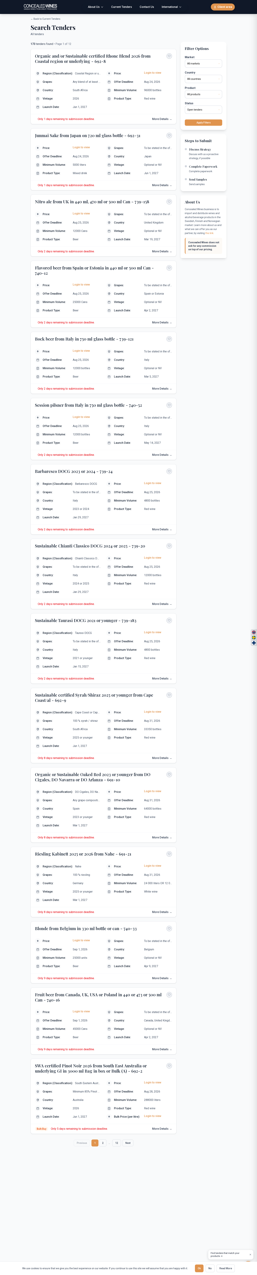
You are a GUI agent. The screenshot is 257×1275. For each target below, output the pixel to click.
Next (127, 1143)
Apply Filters (204, 122)
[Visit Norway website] (254, 632)
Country (190, 72)
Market (189, 57)
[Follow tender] (169, 56)
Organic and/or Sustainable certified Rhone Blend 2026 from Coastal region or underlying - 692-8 (93, 58)
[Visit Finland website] (254, 643)
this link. (209, 233)
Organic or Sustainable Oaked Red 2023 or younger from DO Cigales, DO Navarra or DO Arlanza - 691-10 (92, 777)
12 (116, 1143)
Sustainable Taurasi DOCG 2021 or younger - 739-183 (85, 620)
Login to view (152, 72)
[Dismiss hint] (250, 1254)
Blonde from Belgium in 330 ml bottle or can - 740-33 (86, 928)
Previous (82, 1143)
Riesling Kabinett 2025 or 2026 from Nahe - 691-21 (83, 854)
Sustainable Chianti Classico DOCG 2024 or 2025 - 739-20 (90, 546)
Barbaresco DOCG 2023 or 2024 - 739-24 (74, 471)
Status (189, 103)
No (210, 1268)
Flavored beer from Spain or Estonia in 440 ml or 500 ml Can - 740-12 (94, 270)
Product (190, 88)
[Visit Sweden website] (254, 637)
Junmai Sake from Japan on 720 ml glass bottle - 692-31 (87, 135)
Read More (225, 1268)
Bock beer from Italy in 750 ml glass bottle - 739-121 (84, 339)
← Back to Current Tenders (45, 18)
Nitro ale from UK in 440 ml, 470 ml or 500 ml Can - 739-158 (92, 201)
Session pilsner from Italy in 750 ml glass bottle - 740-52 (88, 405)
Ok (199, 1268)
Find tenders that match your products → (225, 1255)
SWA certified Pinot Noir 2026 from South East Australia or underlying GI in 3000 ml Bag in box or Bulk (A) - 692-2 (91, 1068)
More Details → (162, 119)
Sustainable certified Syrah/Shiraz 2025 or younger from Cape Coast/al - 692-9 (94, 697)
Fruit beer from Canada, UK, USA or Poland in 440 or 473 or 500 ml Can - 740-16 (98, 997)
